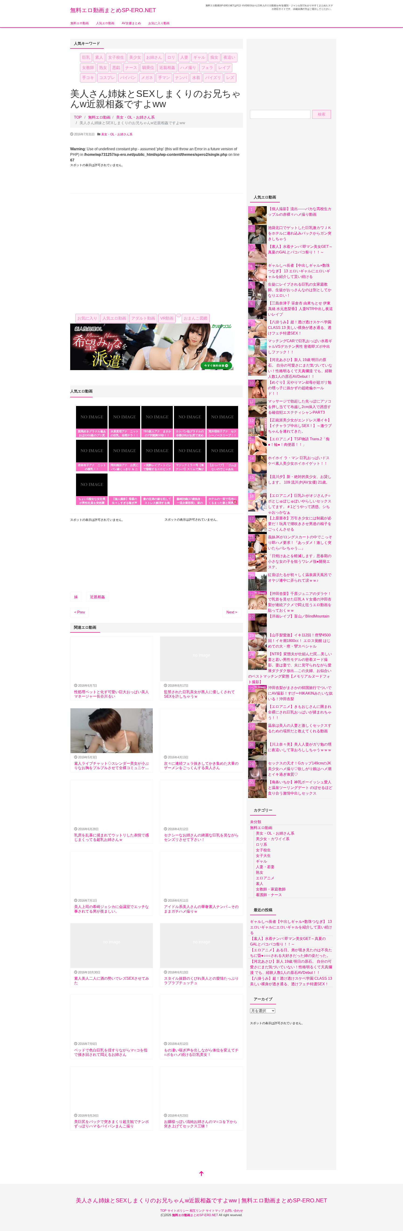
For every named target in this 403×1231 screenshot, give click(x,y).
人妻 (184, 57)
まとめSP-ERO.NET (195, 1215)
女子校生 (116, 57)
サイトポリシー (178, 1210)
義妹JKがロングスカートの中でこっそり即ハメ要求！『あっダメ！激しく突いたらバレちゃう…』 (300, 542)
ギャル (199, 57)
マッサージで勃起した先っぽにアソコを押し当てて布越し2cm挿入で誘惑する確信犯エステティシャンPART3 (299, 406)
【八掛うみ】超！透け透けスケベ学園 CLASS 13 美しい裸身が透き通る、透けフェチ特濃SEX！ (299, 327)
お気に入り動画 (159, 23)
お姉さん (154, 57)
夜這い (229, 57)
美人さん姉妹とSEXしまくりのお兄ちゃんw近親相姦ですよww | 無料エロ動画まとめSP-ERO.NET (201, 1200)
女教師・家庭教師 (271, 889)
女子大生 (263, 856)
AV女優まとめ (131, 23)
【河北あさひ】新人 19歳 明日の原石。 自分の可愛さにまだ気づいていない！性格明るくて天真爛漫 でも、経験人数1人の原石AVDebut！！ (291, 967)
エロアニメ (265, 878)
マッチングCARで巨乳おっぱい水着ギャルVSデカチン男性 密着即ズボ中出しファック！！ (300, 346)
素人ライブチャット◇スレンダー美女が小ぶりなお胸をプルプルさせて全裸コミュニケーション (111, 767)
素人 (99, 57)
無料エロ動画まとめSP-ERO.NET (113, 10)
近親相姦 (167, 67)
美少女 (135, 57)
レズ (230, 77)
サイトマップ (215, 1210)
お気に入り (87, 318)
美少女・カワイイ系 (272, 839)
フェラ (207, 67)
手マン (164, 77)
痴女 (214, 57)
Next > (231, 612)
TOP (163, 1210)
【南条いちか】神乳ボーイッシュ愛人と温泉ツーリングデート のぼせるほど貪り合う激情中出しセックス (300, 787)
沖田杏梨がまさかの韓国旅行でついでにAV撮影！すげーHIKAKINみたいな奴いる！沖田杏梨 (300, 693)
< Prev (79, 612)
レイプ (224, 67)
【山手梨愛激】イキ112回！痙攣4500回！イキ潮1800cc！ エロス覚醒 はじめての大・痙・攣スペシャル (299, 640)
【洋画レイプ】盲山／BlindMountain (298, 616)
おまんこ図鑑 (196, 318)
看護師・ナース (269, 895)
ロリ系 (261, 844)
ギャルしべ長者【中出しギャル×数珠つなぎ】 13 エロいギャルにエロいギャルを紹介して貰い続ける (299, 271)
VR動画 (167, 318)
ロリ (171, 57)
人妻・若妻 (265, 867)
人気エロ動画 (105, 23)
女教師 (88, 67)
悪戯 (116, 67)
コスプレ (107, 77)
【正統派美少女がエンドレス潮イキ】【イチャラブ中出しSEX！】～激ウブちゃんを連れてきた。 (300, 425)
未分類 (255, 822)
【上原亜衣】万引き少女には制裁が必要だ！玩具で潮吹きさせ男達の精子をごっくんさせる (299, 523)
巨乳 (86, 57)
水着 (196, 77)
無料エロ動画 (79, 23)
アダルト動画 (143, 318)
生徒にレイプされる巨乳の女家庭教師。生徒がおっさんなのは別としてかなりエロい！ (299, 289)
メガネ (147, 77)
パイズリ (213, 77)
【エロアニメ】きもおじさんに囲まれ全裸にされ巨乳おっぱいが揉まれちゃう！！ (299, 712)
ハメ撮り (188, 67)
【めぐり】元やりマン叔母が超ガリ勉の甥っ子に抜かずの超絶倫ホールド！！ (299, 388)
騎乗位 (148, 67)
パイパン (128, 77)
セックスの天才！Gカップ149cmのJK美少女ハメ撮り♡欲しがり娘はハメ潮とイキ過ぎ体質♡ (299, 768)
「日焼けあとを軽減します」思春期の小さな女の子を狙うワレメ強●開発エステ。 (299, 561)
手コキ (88, 77)
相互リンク (198, 1210)
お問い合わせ (234, 1210)
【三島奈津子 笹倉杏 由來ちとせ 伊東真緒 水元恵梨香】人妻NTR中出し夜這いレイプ (300, 308)
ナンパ (181, 77)
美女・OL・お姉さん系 (135, 117)
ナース (131, 67)
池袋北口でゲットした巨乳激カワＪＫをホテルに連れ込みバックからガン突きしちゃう (299, 233)
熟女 (103, 67)
